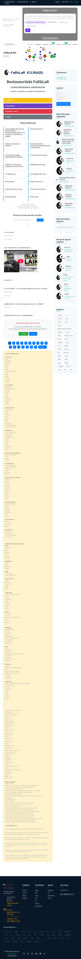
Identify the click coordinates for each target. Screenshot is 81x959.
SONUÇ (66, 359)
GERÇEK (66, 363)
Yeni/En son (66, 43)
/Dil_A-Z (67, 247)
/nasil (67, 294)
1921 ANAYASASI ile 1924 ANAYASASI (17, 248)
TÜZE (59, 352)
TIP (12, 935)
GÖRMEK (66, 345)
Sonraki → (42, 347)
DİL (66, 315)
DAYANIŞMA (60, 366)
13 (19, 347)
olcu (48, 935)
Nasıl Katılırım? (51, 895)
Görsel (7, 3)
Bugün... (58, 1)
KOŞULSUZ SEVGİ (68, 335)
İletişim (24, 895)
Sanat (36, 895)
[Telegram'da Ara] (40, 953)
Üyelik (74, 44)
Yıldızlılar (37, 903)
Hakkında (24, 890)
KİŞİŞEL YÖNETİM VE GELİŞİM (64, 328)
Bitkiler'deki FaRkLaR (69, 150)
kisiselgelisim (68, 935)
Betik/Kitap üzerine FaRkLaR (67, 131)
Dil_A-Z (38, 938)
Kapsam (33, 1)
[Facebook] (28, 953)
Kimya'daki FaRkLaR (69, 204)
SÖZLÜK (60, 318)
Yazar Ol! (24, 893)
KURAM (59, 339)
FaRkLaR (60, 315)
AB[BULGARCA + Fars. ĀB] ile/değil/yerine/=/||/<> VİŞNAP (23, 304)
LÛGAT (66, 318)
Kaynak (45, 44)
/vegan (65, 274)
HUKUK (67, 342)
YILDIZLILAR (8, 931)
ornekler (42, 935)
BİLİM (66, 322)
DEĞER (66, 356)
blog (24, 935)
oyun (29, 935)
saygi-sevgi (67, 931)
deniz (49, 938)
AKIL (65, 369)
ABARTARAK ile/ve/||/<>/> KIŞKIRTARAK (18, 315)
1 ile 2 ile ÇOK (9, 232)
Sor (28, 30)
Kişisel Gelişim (38, 906)
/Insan (66, 284)
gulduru (25, 938)
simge (59, 931)
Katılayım (38, 44)
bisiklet (61, 938)
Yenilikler (24, 898)
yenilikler (16, 931)
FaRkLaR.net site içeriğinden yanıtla (35, 22)
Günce (58, 44)
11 (10, 347)
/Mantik (68, 266)
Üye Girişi (23, 333)
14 (23, 347)
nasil (53, 935)
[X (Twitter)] (23, 953)
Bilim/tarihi (15, 941)
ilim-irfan (7, 941)
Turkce (41, 931)
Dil (35, 900)
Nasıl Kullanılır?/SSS (23, 1)
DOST (59, 345)
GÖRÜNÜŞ (60, 342)
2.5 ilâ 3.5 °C (8, 280)
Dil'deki (69, 169)
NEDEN (59, 359)
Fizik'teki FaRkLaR (68, 195)
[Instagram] (32, 953)
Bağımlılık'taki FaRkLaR (69, 123)
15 (27, 347)
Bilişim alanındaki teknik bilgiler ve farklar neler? (68, 141)
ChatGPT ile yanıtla (31, 26)
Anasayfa (30, 44)
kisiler (6, 938)
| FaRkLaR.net (12, 953)
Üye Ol (33, 333)
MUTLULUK (66, 352)
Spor (36, 898)
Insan (18, 938)
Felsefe (37, 890)
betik (22, 941)
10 (46, 343)
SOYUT (59, 369)
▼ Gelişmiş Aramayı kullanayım (50, 38)
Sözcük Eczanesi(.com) (8, 888)
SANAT (59, 325)
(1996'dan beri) (12, 22)
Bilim (36, 893)
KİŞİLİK (68, 366)
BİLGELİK (60, 332)
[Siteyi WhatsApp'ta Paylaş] (44, 953)
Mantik (59, 935)
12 (14, 347)
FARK (71, 369)
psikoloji (18, 935)
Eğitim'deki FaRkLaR (68, 187)
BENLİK (59, 335)
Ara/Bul (40, 220)
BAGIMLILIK (38, 941)
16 (31, 347)
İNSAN (66, 339)
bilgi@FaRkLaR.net (10, 1)
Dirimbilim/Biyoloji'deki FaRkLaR (67, 178)
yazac (23, 931)
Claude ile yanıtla (63, 22)
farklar (55, 938)
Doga (31, 938)
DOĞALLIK (66, 349)
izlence (12, 938)
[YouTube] (36, 953)
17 (35, 347)
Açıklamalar (50, 890)
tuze (35, 931)
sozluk (53, 931)
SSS (49, 893)
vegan (29, 931)
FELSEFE (59, 322)
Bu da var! (70, 158)
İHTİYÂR (67, 332)
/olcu (68, 256)
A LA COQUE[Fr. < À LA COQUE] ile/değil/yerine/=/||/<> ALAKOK (25, 288)
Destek (49, 898)
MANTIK (59, 356)
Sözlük (52, 43)
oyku (35, 935)
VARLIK (59, 349)
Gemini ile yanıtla (52, 22)
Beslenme (29, 941)
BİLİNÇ (59, 363)
